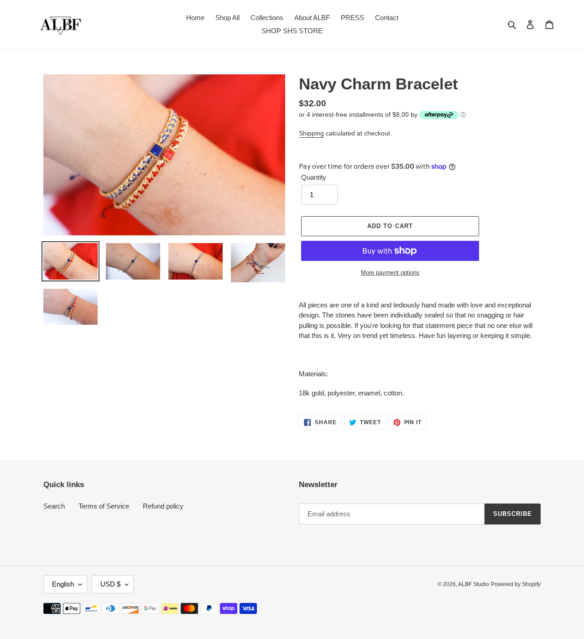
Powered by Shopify (516, 584)
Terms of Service (103, 506)
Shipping (311, 133)
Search (54, 506)
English (63, 584)
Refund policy (163, 506)
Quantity (313, 177)
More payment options (390, 272)
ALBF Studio (473, 584)
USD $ (110, 584)
